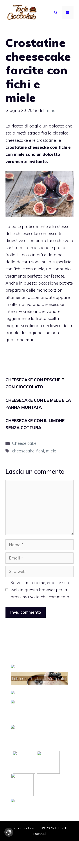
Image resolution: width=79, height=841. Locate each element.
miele (51, 451)
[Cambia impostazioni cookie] (8, 832)
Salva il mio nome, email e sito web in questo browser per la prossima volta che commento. (40, 589)
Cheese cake (24, 443)
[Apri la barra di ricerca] (56, 12)
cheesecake (23, 451)
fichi (40, 451)
